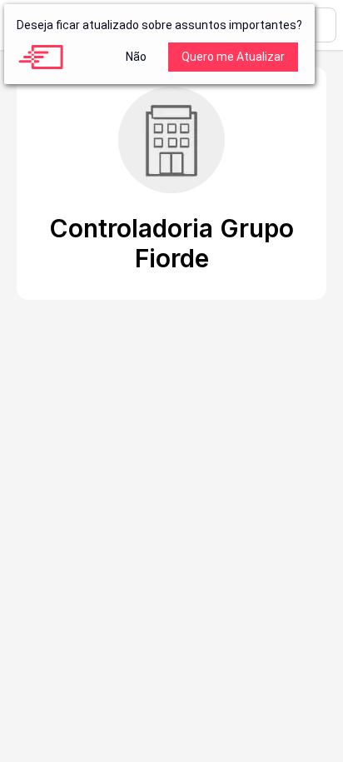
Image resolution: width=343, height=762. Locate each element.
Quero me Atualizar (233, 56)
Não (136, 56)
